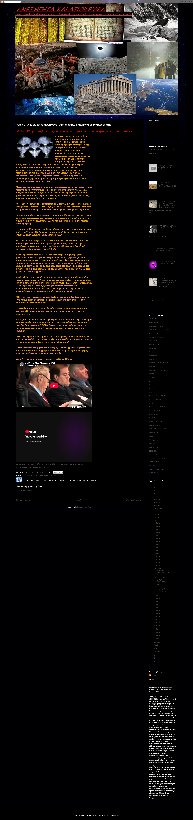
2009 (154, 664)
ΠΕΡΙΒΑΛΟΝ (153, 436)
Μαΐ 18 (158, 563)
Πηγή (18, 464)
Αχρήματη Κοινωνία (156, 337)
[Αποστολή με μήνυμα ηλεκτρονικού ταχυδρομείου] (54, 472)
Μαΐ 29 (158, 529)
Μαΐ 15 (158, 595)
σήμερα (29, 170)
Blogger (116, 815)
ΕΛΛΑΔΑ (152, 352)
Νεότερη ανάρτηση (23, 500)
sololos (106, 815)
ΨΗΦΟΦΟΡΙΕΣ (154, 473)
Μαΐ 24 (158, 544)
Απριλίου (157, 642)
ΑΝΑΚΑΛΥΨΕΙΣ (154, 319)
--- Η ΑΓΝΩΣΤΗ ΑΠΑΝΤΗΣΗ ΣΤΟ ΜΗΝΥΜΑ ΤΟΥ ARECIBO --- (167, 185)
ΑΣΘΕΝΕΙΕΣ (153, 333)
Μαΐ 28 (158, 532)
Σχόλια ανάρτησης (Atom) (83, 507)
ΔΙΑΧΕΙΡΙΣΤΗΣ (154, 344)
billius (153, 679)
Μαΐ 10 (158, 611)
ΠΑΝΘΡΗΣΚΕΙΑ (154, 425)
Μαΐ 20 (158, 557)
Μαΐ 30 (158, 526)
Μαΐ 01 (158, 638)
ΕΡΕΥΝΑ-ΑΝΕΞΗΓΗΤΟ (48, 475)
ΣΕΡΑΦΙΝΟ (155, 675)
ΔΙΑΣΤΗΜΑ (153, 341)
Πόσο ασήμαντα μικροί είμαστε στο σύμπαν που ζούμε (162, 299)
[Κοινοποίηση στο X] (58, 472)
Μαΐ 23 (158, 547)
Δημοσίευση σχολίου (25, 490)
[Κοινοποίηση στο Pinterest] (62, 472)
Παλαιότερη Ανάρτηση (133, 500)
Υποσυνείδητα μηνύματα (158, 469)
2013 (154, 496)
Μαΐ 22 (158, 550)
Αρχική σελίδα (77, 500)
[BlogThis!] (56, 472)
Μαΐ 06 (158, 623)
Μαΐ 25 (158, 541)
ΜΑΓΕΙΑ (152, 392)
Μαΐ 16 (158, 566)
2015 (154, 490)
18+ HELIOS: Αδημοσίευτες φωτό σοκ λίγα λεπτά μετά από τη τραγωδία (161, 152)
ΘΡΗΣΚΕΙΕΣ (153, 385)
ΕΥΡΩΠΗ (152, 374)
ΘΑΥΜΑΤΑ (152, 377)
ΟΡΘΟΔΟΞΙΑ (154, 418)
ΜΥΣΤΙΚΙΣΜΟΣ (154, 410)
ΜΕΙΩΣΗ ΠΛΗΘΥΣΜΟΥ (157, 396)
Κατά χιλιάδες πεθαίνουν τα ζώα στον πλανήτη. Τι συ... (162, 571)
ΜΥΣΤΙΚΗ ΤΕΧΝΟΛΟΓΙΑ (158, 407)
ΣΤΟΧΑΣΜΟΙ (153, 454)
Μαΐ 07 (158, 620)
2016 (154, 487)
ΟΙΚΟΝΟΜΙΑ (153, 414)
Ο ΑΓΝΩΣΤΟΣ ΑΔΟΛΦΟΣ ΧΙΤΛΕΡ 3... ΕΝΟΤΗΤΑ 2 (167, 227)
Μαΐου (156, 520)
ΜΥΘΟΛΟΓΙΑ (153, 403)
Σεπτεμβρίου (158, 508)
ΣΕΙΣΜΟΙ (152, 451)
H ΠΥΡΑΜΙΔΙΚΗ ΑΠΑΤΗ (157, 237)
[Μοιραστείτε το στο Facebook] (60, 472)
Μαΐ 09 (158, 614)
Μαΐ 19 (158, 560)
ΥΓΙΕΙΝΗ (152, 466)
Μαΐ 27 (158, 535)
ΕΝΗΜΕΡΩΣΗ (154, 359)
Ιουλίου (156, 514)
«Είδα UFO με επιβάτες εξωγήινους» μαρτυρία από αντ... (160, 581)
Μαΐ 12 (158, 604)
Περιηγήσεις (153, 440)
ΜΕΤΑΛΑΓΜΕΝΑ (155, 399)
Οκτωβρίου (158, 505)
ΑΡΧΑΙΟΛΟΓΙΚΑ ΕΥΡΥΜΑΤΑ (159, 330)
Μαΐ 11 (158, 608)
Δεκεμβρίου (158, 499)
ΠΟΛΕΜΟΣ (153, 443)
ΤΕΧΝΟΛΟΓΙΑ (154, 462)
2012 (154, 655)
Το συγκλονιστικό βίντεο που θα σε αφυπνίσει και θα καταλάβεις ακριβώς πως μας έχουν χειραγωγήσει (167, 282)
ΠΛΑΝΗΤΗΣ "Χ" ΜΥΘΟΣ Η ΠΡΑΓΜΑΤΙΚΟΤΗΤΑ (167, 262)
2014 (154, 493)
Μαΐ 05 (158, 626)
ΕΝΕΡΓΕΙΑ (153, 355)
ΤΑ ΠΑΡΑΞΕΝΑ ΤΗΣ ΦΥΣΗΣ (159, 458)
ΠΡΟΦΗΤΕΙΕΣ (154, 447)
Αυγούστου (158, 511)
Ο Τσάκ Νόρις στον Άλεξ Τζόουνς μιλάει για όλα (161, 590)
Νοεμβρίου (158, 502)
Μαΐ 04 (158, 629)
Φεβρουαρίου (158, 648)
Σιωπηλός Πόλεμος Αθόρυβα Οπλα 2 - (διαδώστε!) (165, 167)
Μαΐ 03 (158, 632)
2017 (154, 484)
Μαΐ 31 (158, 523)
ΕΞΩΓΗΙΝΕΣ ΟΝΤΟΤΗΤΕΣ (30, 475)
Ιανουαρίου (158, 651)
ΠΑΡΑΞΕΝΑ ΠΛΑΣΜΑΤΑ (157, 429)
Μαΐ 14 (158, 598)
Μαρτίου (157, 645)
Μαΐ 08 (158, 617)
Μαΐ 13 (158, 601)
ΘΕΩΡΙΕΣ (152, 381)
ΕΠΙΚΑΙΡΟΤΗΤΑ (154, 366)
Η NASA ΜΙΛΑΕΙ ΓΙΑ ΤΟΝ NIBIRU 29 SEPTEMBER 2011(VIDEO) (163, 249)
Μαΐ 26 (158, 538)
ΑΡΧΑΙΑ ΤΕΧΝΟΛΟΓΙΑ (157, 326)
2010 (154, 661)
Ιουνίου (156, 517)
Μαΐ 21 (158, 554)
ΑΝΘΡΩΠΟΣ (153, 322)
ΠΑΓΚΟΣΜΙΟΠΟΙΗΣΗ (157, 421)
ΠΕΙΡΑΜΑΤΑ (153, 433)
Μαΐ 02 (158, 635)
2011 (153, 658)
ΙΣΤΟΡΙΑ (152, 388)
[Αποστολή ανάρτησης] (49, 472)
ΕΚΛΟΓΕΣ (152, 348)
